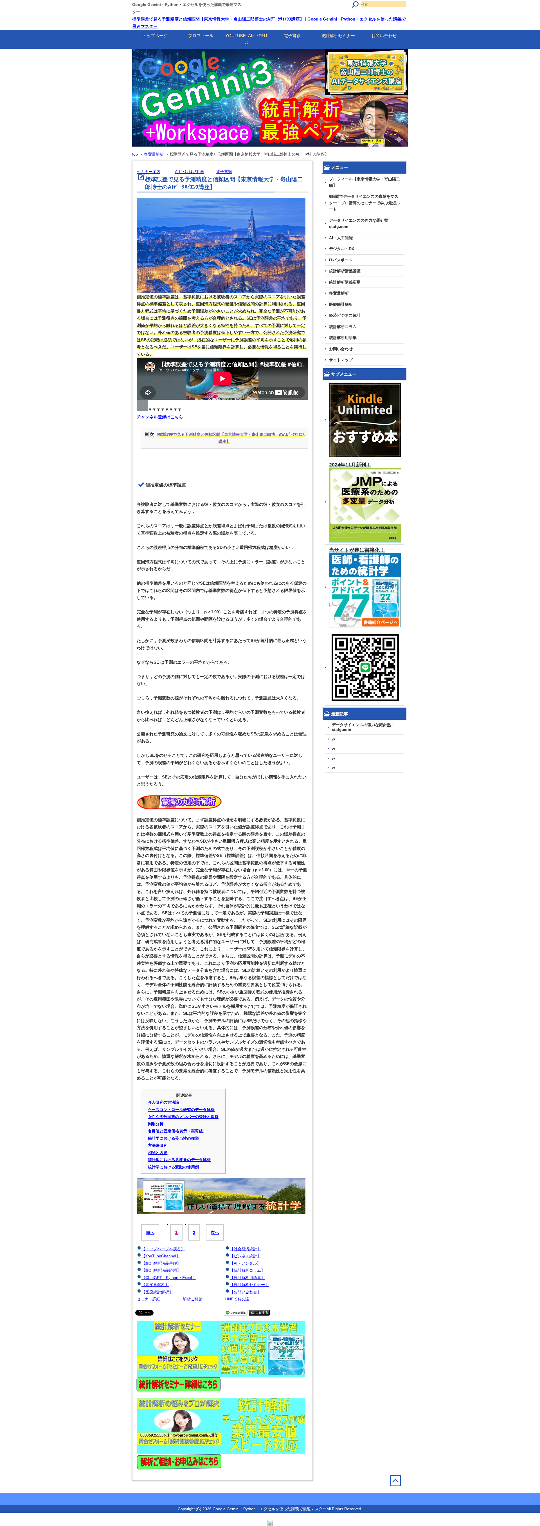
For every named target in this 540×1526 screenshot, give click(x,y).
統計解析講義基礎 (345, 271)
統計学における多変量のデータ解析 (179, 1159)
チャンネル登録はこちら (160, 416)
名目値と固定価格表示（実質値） (177, 1131)
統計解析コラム (343, 326)
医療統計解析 (341, 304)
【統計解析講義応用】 (161, 1270)
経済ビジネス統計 (345, 315)
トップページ (155, 35)
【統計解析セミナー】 (249, 1284)
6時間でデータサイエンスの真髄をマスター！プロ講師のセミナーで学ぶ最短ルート (364, 202)
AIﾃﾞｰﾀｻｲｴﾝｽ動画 (189, 171)
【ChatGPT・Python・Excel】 (168, 1277)
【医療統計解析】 (157, 1292)
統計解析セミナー (338, 35)
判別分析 (156, 1124)
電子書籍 (292, 35)
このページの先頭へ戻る (399, 1492)
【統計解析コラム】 (247, 1270)
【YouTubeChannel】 (160, 1256)
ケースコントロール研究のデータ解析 (181, 1109)
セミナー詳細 (148, 1299)
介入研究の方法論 (163, 1102)
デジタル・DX (341, 248)
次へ (215, 1232)
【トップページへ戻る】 (163, 1249)
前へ (150, 1232)
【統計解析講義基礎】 (161, 1263)
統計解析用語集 (343, 337)
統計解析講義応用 (345, 282)
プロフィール (200, 35)
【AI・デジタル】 (245, 1263)
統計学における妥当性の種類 (173, 1138)
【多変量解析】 (155, 1284)
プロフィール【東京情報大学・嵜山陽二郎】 (364, 182)
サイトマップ (341, 360)
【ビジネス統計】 (245, 1256)
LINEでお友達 (237, 1299)
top (135, 154)
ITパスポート (340, 260)
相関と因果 (158, 1152)
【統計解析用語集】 (247, 1277)
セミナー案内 (148, 171)
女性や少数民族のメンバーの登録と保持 (183, 1116)
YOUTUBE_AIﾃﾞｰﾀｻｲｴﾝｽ (246, 39)
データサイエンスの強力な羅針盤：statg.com (360, 223)
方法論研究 (158, 1145)
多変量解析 (154, 154)
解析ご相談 (192, 1299)
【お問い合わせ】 (245, 1292)
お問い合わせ (384, 35)
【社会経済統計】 (245, 1249)
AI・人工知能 (341, 237)
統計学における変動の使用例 (173, 1167)
